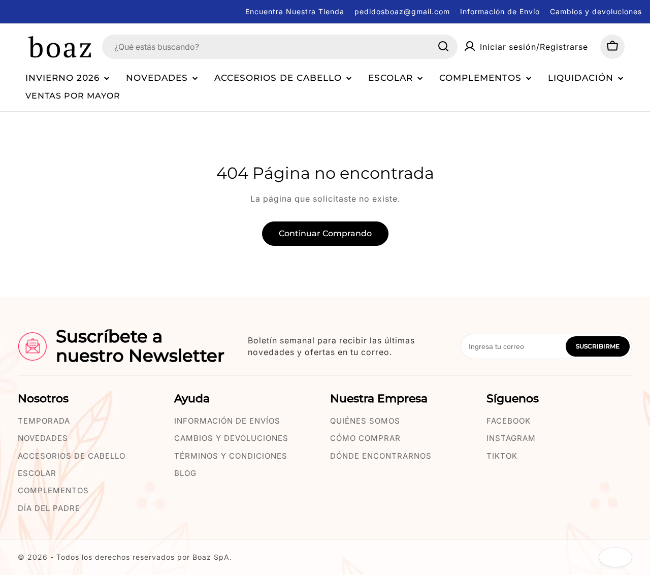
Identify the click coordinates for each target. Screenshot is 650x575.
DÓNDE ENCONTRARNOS (381, 456)
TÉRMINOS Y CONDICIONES (230, 456)
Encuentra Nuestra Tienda (294, 11)
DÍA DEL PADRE (49, 508)
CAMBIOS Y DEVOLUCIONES (231, 438)
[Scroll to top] (615, 557)
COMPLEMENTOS (53, 490)
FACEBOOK (508, 421)
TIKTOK (501, 456)
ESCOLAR (37, 473)
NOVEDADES (43, 438)
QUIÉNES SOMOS (365, 421)
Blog (185, 473)
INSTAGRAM (511, 438)
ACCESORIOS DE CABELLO (71, 456)
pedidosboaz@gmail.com (402, 11)
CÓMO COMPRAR (365, 438)
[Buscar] (443, 46)
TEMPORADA (44, 421)
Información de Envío (500, 11)
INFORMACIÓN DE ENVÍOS (227, 421)
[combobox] (280, 46)
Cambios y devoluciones (596, 11)
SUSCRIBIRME (598, 346)
